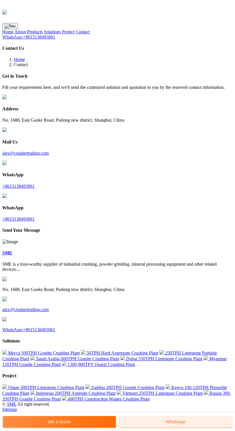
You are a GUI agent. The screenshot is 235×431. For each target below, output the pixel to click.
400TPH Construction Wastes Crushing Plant (108, 398)
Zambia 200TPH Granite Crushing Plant (127, 387)
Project (68, 31)
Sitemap (9, 409)
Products (35, 31)
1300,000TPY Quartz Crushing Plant (100, 364)
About (20, 31)
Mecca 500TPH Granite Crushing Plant (43, 352)
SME (11, 404)
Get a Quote (59, 421)
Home (7, 31)
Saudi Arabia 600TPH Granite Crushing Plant (77, 358)
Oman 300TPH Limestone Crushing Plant (45, 387)
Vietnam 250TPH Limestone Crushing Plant (162, 393)
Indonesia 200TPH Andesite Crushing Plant (75, 393)
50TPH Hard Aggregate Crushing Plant (121, 352)
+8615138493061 (18, 186)
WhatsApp (176, 421)
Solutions (52, 31)
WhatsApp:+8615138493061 (28, 37)
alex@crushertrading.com (25, 153)
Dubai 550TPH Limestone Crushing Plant (163, 358)
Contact (83, 31)
